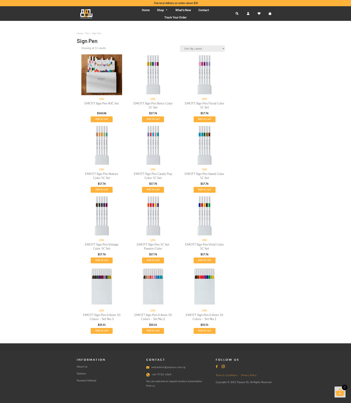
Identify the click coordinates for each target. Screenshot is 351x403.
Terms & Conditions (226, 375)
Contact (203, 10)
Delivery (81, 373)
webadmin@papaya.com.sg (168, 367)
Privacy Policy (248, 375)
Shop (160, 10)
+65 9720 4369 (161, 374)
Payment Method (86, 380)
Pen (88, 33)
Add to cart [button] (101, 119)
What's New (183, 10)
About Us (82, 366)
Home (146, 10)
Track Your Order (175, 17)
